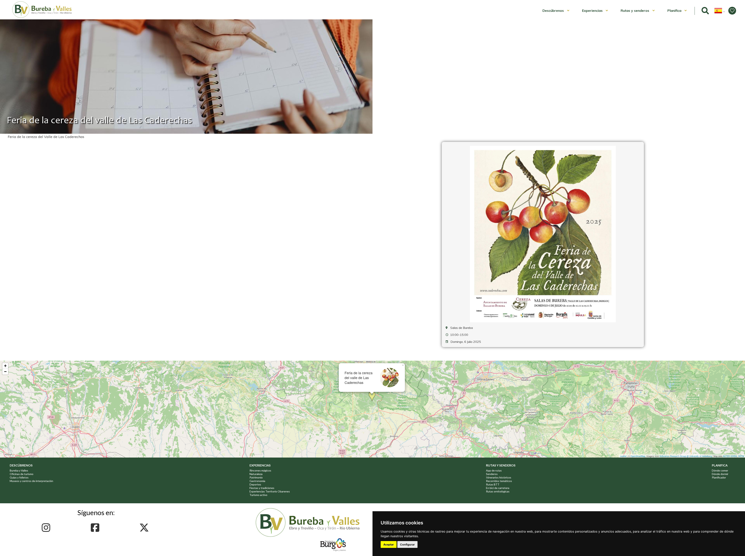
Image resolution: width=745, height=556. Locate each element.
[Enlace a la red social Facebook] (96, 528)
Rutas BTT (492, 484)
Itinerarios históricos (498, 477)
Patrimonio (256, 477)
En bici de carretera (497, 488)
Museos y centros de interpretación (31, 481)
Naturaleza (255, 474)
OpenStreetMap (637, 456)
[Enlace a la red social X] (145, 528)
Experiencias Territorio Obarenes (269, 491)
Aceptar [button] (388, 544)
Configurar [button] (407, 544)
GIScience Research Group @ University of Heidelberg (686, 456)
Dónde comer (720, 470)
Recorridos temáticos (499, 481)
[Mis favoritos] (732, 11)
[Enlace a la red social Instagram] (47, 528)
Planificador (719, 477)
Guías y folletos (19, 477)
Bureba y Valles (19, 470)
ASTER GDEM (730, 456)
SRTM (741, 456)
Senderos (492, 474)
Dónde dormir (720, 474)
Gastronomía (257, 481)
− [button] (5, 371)
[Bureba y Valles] (42, 17)
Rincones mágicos (260, 470)
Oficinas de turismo (21, 474)
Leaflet (623, 456)
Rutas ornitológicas (497, 491)
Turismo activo (258, 495)
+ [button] (5, 365)
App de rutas (494, 470)
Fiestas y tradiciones (261, 488)
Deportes (255, 484)
